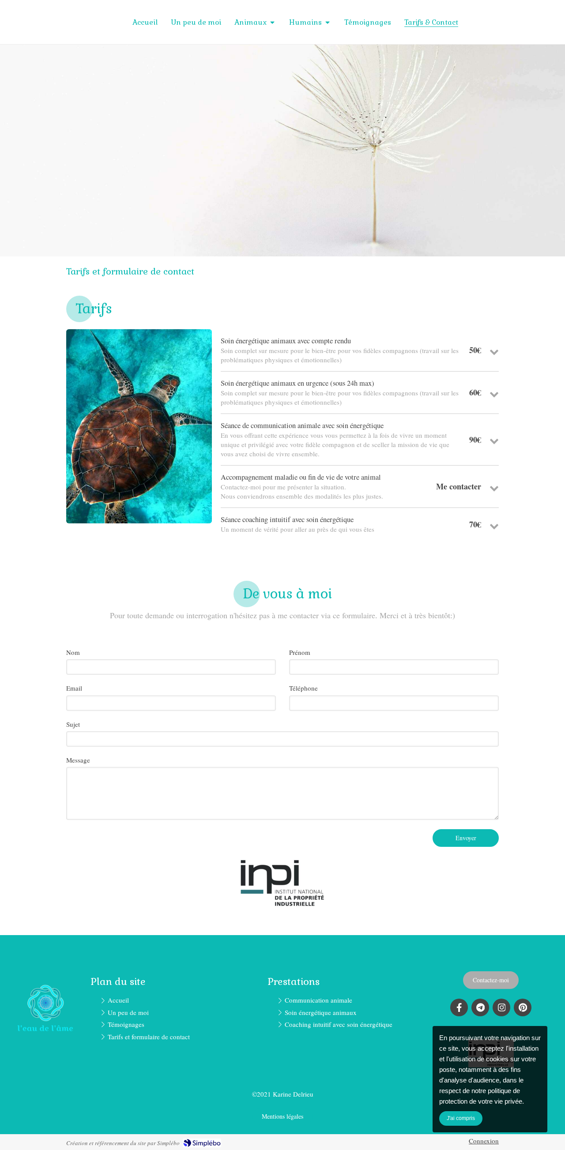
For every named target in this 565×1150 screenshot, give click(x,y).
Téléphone (303, 688)
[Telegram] (480, 1007)
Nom (73, 652)
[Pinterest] (522, 1007)
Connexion (484, 1140)
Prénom (299, 652)
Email (74, 688)
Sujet (73, 724)
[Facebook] (459, 1007)
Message (78, 759)
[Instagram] (501, 1007)
